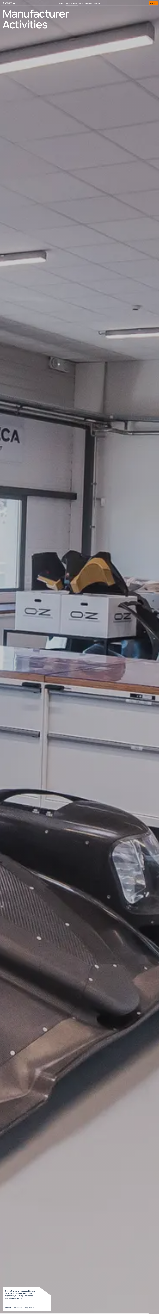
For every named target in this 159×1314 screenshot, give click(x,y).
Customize (18, 1308)
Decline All (30, 1308)
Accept (8, 1308)
